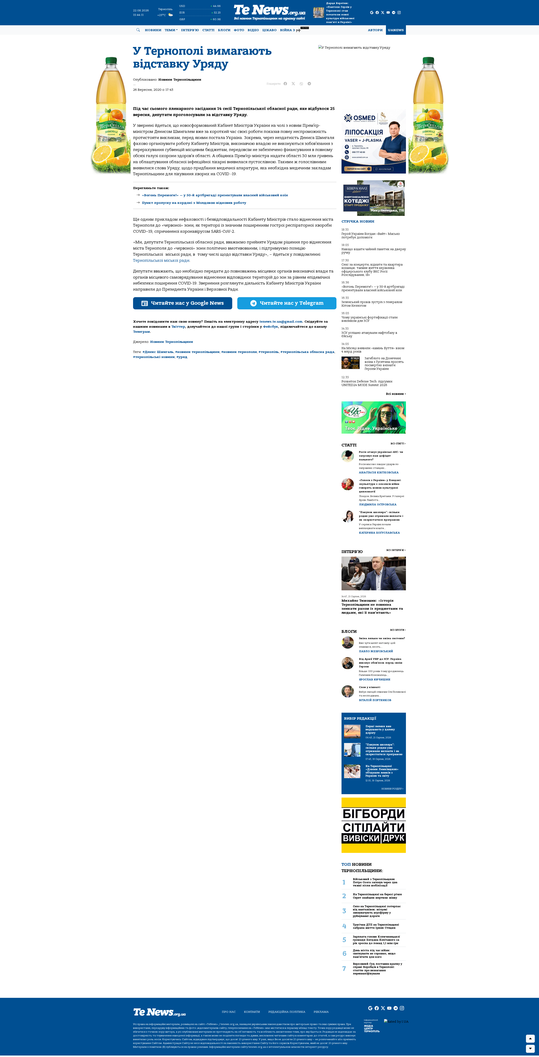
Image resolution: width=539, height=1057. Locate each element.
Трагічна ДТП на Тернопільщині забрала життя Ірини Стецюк (376, 926)
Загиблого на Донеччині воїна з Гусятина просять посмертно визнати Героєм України (384, 363)
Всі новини (396, 394)
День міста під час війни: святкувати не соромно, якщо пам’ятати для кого (374, 953)
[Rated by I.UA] (396, 1021)
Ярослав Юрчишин (374, 679)
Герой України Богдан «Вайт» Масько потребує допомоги (371, 235)
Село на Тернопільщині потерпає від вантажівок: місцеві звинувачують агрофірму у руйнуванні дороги (376, 911)
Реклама (321, 1012)
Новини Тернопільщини (179, 80)
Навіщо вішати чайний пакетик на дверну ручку (374, 250)
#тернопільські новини (154, 357)
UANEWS (396, 30)
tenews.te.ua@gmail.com (280, 321)
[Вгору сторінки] (530, 1039)
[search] (138, 30)
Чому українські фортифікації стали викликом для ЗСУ (370, 319)
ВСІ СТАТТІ (398, 443)
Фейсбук (270, 327)
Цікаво (269, 30)
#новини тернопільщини (197, 352)
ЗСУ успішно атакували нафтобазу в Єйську (369, 334)
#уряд (181, 357)
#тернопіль (269, 352)
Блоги (224, 30)
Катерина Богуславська (379, 532)
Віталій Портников (375, 700)
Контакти (252, 1012)
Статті (208, 30)
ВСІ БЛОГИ (398, 630)
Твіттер (178, 327)
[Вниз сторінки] (530, 1049)
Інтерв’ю (190, 30)
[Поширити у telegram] (309, 84)
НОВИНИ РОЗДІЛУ (392, 788)
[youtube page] (388, 12)
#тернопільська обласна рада (307, 352)
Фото (239, 30)
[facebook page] (377, 12)
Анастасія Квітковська (379, 472)
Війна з (294, 29)
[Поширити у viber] (301, 84)
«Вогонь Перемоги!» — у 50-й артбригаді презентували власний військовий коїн (215, 195)
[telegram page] (393, 12)
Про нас (229, 1012)
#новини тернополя (239, 352)
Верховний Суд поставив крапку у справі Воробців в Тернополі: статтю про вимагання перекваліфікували (377, 968)
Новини (153, 30)
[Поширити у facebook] (285, 84)
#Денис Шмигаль (158, 352)
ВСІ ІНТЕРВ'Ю (396, 550)
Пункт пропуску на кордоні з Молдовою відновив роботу (194, 203)
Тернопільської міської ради (161, 260)
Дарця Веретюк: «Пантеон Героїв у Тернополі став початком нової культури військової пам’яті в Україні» (340, 13)
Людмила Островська (377, 504)
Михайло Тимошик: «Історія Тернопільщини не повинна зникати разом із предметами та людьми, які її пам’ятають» (372, 607)
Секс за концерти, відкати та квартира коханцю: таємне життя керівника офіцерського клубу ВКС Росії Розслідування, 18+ (372, 270)
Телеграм (141, 332)
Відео (253, 30)
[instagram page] (399, 12)
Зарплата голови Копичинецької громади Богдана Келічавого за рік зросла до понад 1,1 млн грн (376, 940)
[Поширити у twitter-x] (293, 84)
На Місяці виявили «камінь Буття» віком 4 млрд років (373, 349)
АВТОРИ (375, 30)
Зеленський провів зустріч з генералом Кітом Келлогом (372, 303)
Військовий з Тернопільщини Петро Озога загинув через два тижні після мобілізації (375, 882)
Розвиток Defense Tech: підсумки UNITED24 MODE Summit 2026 (367, 383)
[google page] (371, 12)
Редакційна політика (286, 1012)
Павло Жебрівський (376, 651)
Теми (170, 30)
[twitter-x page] (382, 12)
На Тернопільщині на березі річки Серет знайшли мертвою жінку (377, 896)
